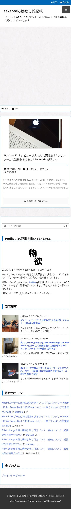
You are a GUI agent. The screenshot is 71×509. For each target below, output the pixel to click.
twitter (32, 282)
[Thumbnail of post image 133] (35, 134)
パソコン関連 (10, 172)
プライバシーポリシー (13, 475)
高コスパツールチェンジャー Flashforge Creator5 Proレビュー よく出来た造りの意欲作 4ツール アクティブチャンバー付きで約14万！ (44, 345)
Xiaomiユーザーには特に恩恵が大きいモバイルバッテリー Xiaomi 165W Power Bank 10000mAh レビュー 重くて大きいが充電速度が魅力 (35, 407)
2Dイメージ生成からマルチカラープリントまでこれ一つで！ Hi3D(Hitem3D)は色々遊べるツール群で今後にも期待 (44, 371)
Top (6, 108)
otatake (19, 411)
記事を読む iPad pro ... (35, 201)
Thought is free (53, 501)
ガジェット (45, 169)
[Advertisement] (35, 64)
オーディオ (31, 169)
